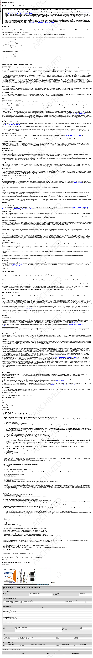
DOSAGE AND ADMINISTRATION (46, 22)
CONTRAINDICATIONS (14, 265)
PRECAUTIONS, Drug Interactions (24, 13)
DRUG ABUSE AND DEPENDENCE (77, 113)
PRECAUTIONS (10, 13)
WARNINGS (86, 12)
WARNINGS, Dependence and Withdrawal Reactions (64, 357)
